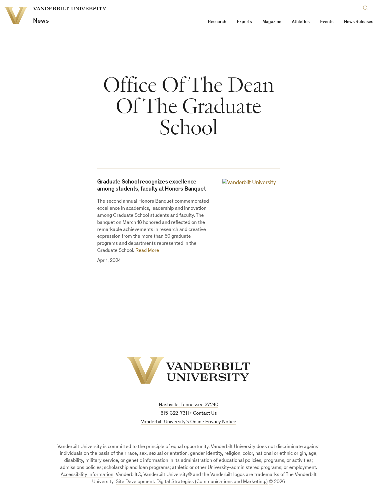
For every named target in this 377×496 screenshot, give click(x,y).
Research (217, 22)
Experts (244, 22)
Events (326, 22)
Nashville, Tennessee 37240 (188, 405)
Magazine (271, 22)
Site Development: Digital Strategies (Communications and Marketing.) (192, 482)
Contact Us (205, 413)
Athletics (301, 22)
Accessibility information (87, 474)
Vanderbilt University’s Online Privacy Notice (188, 422)
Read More (147, 250)
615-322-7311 (175, 413)
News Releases (358, 22)
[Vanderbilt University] (188, 370)
